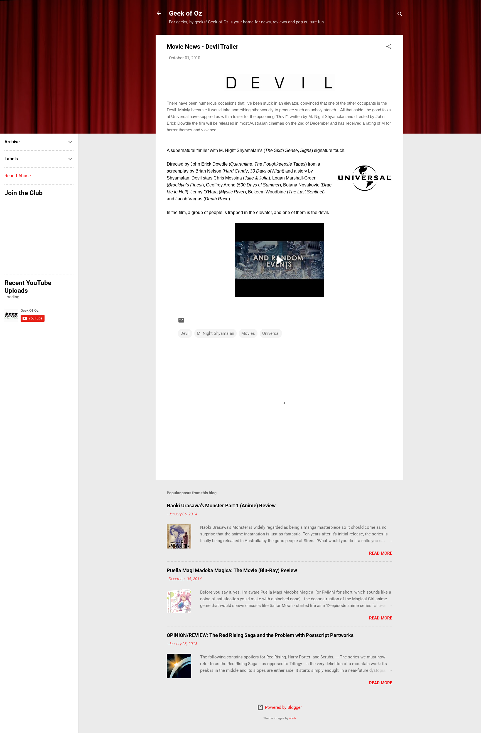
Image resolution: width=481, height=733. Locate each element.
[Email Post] (181, 322)
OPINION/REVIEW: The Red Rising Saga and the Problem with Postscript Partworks (260, 635)
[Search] (400, 15)
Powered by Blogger (283, 707)
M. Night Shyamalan (215, 333)
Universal (270, 333)
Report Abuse (17, 175)
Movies (248, 333)
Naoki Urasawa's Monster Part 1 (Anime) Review (221, 505)
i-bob (292, 718)
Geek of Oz (185, 13)
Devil (185, 333)
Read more (380, 553)
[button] (389, 47)
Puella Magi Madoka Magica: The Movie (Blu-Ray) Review (232, 570)
